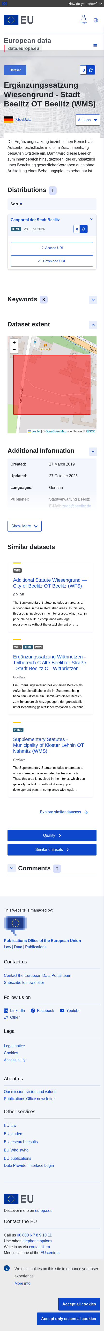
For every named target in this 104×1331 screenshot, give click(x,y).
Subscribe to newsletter (24, 982)
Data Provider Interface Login (29, 1165)
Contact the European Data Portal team (37, 975)
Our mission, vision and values (30, 1092)
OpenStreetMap (55, 431)
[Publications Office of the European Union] (50, 924)
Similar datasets (49, 849)
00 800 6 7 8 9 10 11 (34, 1235)
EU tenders (13, 1134)
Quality (49, 835)
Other (15, 1017)
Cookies (11, 1053)
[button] (86, 3)
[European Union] (50, 1199)
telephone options (37, 1241)
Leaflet (35, 431)
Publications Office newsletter (29, 1099)
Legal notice (14, 1046)
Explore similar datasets (64, 812)
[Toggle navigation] (94, 45)
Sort (14, 204)
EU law (10, 1125)
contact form (39, 1247)
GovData (23, 119)
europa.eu (43, 1210)
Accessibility (14, 1060)
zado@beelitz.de (76, 506)
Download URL (54, 261)
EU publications (17, 1158)
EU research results (21, 1142)
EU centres (49, 1253)
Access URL (54, 248)
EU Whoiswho (16, 1150)
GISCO (90, 431)
